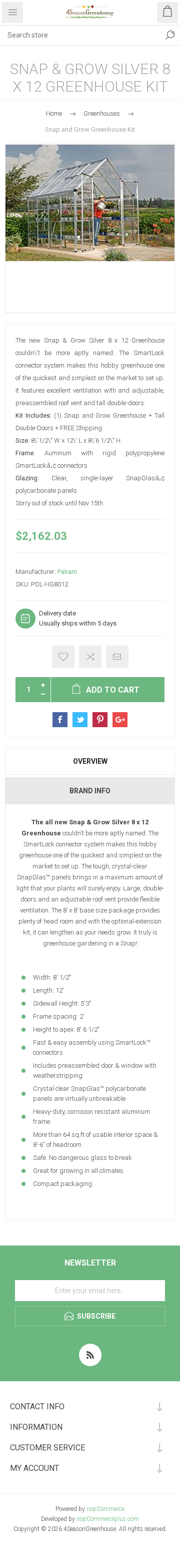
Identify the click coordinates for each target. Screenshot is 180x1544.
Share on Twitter (80, 719)
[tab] (90, 761)
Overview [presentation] (90, 761)
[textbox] (80, 35)
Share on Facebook (60, 719)
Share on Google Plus (120, 719)
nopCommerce (105, 1508)
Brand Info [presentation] (90, 791)
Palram (67, 571)
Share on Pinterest (100, 719)
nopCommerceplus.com (107, 1518)
